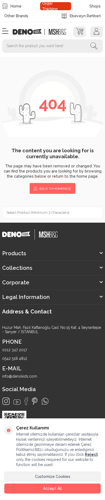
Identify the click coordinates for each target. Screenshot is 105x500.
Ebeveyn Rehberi (85, 16)
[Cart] (79, 31)
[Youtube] (17, 402)
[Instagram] (6, 401)
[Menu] (5, 31)
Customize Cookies (52, 476)
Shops (95, 6)
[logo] (30, 32)
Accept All (52, 488)
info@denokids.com (19, 376)
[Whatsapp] (45, 401)
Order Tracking (50, 6)
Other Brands (16, 16)
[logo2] (57, 32)
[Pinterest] (35, 401)
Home (16, 6)
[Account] (96, 31)
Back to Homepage (54, 189)
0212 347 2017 (14, 350)
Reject (91, 454)
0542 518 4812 (14, 358)
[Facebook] (26, 401)
